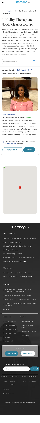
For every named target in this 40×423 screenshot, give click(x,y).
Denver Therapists (29, 238)
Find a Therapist (9, 233)
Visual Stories (9, 341)
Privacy (5, 381)
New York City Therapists (12, 238)
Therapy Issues (8, 268)
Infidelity (6, 273)
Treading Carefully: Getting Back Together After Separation (20, 304)
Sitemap (8, 403)
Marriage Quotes (10, 333)
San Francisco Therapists (13, 242)
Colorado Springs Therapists (13, 254)
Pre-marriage (12, 277)
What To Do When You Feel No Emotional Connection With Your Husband (18, 290)
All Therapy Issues (26, 277)
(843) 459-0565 (14, 150)
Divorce (14, 273)
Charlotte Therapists (10, 261)
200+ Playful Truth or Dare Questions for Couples (21, 299)
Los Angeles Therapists (11, 250)
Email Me (29, 150)
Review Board (14, 376)
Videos (7, 337)
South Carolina (10, 144)
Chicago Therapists (10, 246)
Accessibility (7, 389)
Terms (24, 381)
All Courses (26, 335)
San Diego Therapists (25, 257)
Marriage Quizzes (11, 329)
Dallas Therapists (25, 246)
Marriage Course (27, 321)
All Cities (23, 261)
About (5, 376)
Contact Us (32, 376)
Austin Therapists (9, 257)
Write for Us (27, 353)
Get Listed (11, 353)
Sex (4, 277)
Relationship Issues (25, 273)
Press (24, 376)
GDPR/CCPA (32, 381)
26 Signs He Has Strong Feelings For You (18, 295)
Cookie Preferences (9, 394)
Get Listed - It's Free (26, 70)
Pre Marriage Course (29, 331)
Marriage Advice (10, 325)
